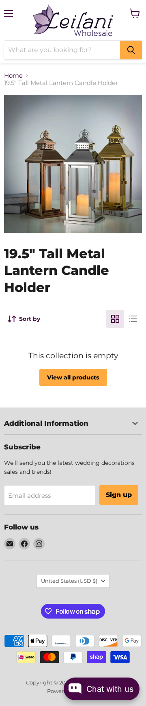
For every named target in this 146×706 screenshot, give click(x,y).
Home (13, 75)
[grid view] (115, 319)
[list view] (133, 319)
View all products (73, 377)
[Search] (131, 50)
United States (69, 580)
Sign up (119, 495)
